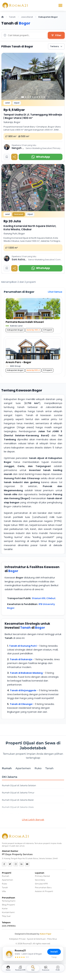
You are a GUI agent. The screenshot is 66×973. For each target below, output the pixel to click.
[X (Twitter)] (10, 864)
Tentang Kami (8, 901)
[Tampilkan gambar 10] (44, 97)
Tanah (12, 17)
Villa (4, 891)
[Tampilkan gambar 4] (30, 97)
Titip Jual (6, 916)
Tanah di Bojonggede (23, 690)
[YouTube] (27, 864)
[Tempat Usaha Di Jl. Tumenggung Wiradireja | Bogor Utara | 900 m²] (33, 76)
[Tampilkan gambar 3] (28, 97)
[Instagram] (15, 864)
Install (54, 951)
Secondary (40, 880)
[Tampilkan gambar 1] (22, 97)
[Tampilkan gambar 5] (32, 97)
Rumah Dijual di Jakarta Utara (18, 807)
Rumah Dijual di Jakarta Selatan (19, 785)
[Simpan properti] (7, 157)
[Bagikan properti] (14, 157)
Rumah (5, 876)
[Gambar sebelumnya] (5, 76)
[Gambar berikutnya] (60, 76)
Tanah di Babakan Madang (26, 672)
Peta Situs (52, 939)
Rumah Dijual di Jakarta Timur (18, 792)
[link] (33, 107)
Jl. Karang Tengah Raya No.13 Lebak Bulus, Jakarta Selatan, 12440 (30, 858)
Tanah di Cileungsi (21, 704)
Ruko (4, 883)
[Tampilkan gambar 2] (25, 97)
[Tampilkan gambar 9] (41, 97)
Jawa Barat (27, 17)
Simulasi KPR (41, 883)
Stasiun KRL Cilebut (43, 598)
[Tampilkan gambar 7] (37, 97)
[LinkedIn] (21, 864)
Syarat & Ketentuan (36, 939)
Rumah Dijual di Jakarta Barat (18, 800)
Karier (5, 908)
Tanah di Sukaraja (21, 659)
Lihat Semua (55, 291)
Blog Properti (8, 904)
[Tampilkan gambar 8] (39, 97)
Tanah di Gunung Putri (23, 645)
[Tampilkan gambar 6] (35, 97)
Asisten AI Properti (44, 891)
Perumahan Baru (43, 887)
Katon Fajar (45, 934)
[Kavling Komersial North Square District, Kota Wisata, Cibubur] (33, 187)
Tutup (54, 957)
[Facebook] (4, 864)
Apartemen (7, 880)
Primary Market (42, 876)
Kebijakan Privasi (17, 939)
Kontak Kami (8, 912)
